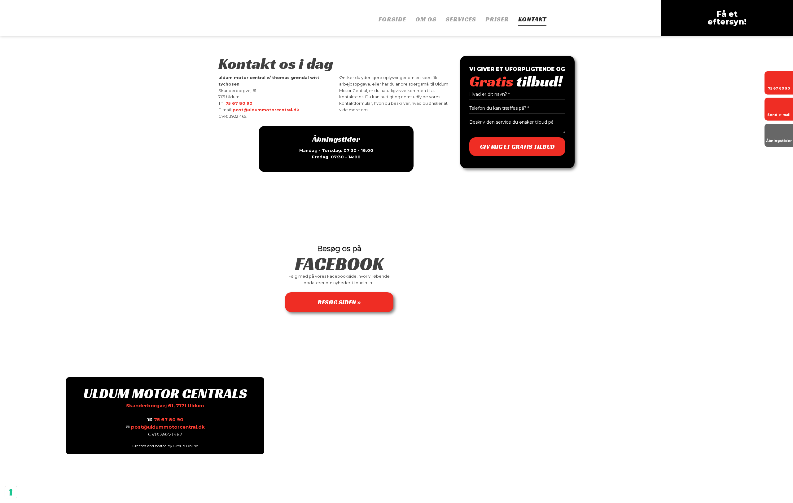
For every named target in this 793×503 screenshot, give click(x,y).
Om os (425, 19)
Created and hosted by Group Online (165, 445)
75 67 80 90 (239, 103)
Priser (497, 19)
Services (461, 19)
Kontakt (532, 19)
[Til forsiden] (99, 17)
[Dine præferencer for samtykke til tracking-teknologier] (11, 492)
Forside (392, 19)
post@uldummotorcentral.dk (266, 109)
